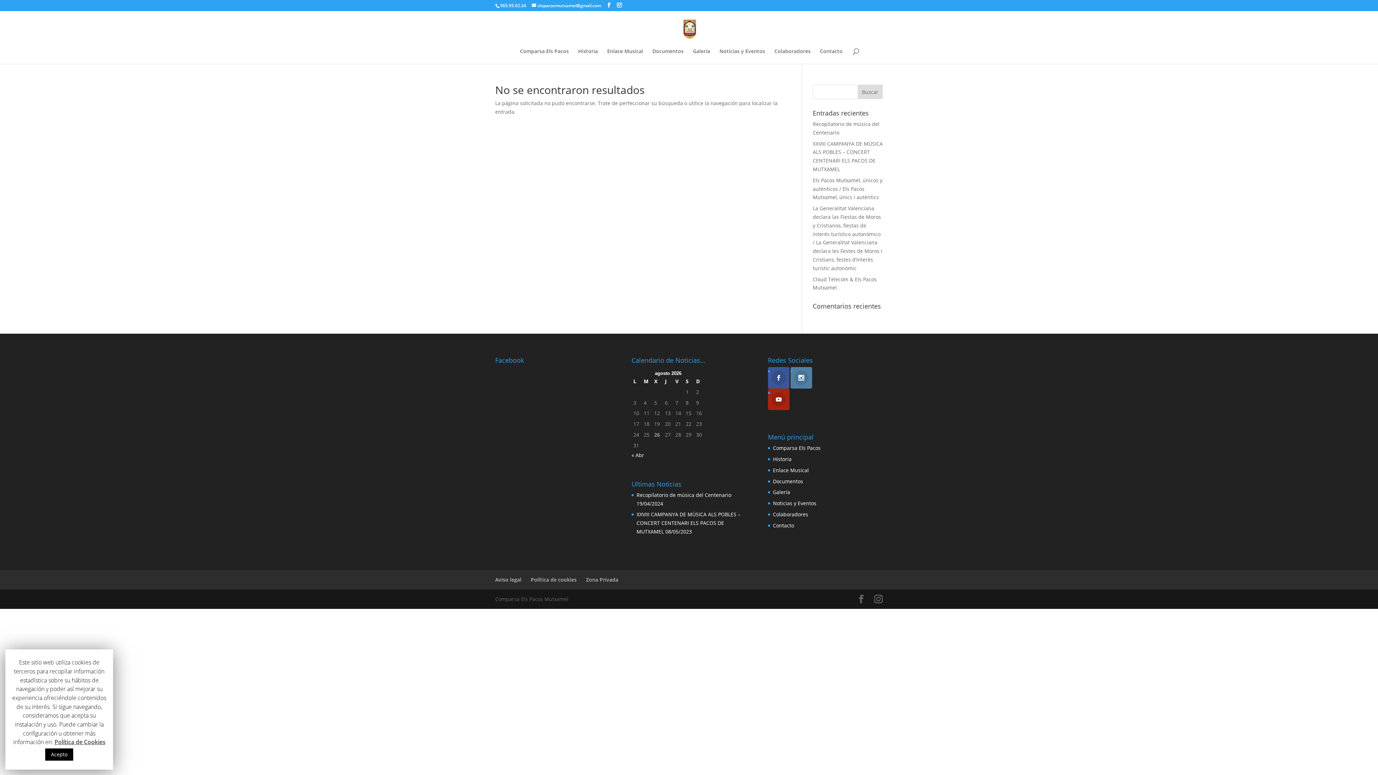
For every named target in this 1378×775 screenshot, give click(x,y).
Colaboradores (792, 52)
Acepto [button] (59, 754)
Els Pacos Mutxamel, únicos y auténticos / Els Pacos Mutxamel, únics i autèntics (847, 189)
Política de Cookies (80, 742)
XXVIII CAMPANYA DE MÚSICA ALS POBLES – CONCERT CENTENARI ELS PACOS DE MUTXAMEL (688, 523)
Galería (701, 52)
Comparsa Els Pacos (544, 52)
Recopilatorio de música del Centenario (684, 495)
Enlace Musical (625, 52)
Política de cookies (554, 579)
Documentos (668, 52)
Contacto (831, 52)
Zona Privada (602, 579)
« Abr (638, 455)
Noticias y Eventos (742, 52)
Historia (588, 52)
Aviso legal (508, 579)
